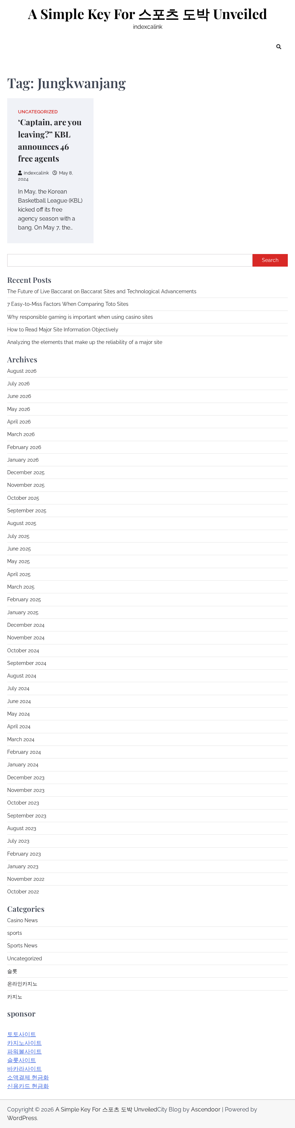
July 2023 (18, 841)
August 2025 (21, 523)
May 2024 (18, 714)
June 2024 (19, 701)
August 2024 (21, 676)
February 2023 (24, 854)
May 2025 (18, 561)
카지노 (14, 997)
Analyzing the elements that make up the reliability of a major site (84, 342)
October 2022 (23, 891)
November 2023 (25, 790)
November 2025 (26, 485)
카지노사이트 (24, 1042)
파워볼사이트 (24, 1051)
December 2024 (26, 625)
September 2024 (26, 663)
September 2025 (26, 510)
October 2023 (23, 803)
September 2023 (26, 816)
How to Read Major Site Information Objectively (62, 329)
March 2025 (21, 587)
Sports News (22, 945)
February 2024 (24, 752)
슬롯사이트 (21, 1060)
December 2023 (25, 777)
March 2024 (21, 739)
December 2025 (26, 472)
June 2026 (19, 396)
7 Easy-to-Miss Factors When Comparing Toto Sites (67, 304)
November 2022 (25, 879)
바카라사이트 (24, 1068)
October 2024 (23, 650)
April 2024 (19, 726)
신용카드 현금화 (28, 1086)
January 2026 (22, 460)
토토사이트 (21, 1034)
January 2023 (22, 866)
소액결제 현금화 (28, 1077)
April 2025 (19, 574)
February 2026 (24, 447)
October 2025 (23, 498)
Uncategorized (38, 111)
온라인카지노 (22, 984)
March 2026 (21, 434)
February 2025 (24, 599)
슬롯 (12, 971)
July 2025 (18, 536)
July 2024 (18, 688)
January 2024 (22, 764)
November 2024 (26, 637)
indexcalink (36, 173)
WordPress (22, 1118)
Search (270, 260)
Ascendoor (206, 1109)
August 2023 (21, 828)
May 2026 (18, 409)
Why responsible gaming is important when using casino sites (80, 317)
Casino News (22, 920)
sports (14, 933)
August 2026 (21, 371)
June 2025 (19, 549)
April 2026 (19, 422)
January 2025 (22, 612)
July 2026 (18, 383)
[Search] (278, 46)
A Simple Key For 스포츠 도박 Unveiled (147, 13)
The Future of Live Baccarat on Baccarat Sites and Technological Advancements (101, 291)
